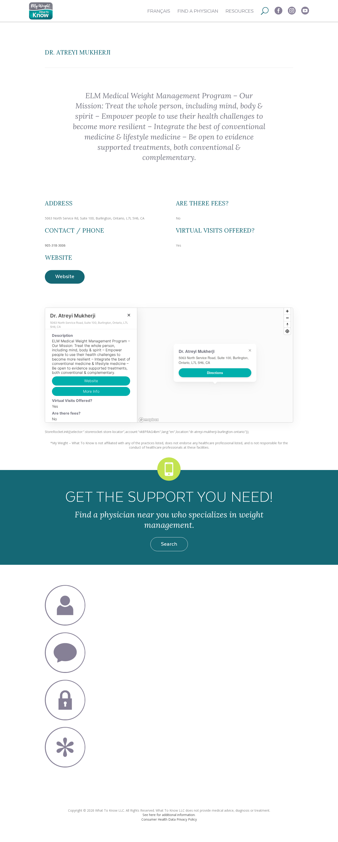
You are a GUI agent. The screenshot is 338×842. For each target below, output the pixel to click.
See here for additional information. (169, 815)
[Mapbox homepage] (149, 419)
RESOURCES (240, 10)
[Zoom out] (287, 317)
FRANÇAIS (158, 10)
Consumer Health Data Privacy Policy (169, 819)
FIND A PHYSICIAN (198, 10)
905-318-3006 (55, 245)
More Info (91, 391)
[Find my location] (287, 331)
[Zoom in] (287, 311)
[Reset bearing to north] (287, 324)
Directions (215, 372)
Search (169, 543)
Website (64, 276)
